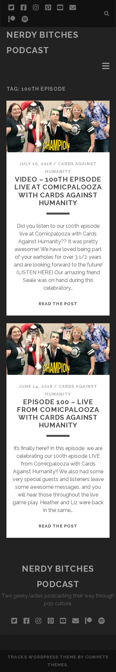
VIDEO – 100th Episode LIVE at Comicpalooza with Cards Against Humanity (58, 190)
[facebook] (23, 8)
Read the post (58, 303)
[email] (72, 8)
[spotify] (25, 19)
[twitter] (11, 8)
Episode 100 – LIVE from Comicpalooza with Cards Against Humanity (58, 413)
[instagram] (36, 8)
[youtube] (60, 8)
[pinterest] (48, 8)
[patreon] (11, 19)
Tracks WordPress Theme (41, 657)
